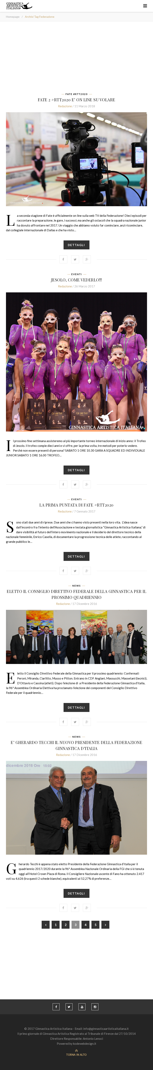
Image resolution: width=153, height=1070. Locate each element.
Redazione (65, 106)
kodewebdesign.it (84, 1043)
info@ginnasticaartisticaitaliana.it (106, 1028)
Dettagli (76, 245)
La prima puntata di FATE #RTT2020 (76, 505)
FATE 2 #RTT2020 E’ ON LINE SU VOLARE (76, 99)
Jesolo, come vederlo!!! (76, 279)
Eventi (76, 274)
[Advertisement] (76, 58)
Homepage (13, 16)
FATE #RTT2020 (77, 94)
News (76, 586)
